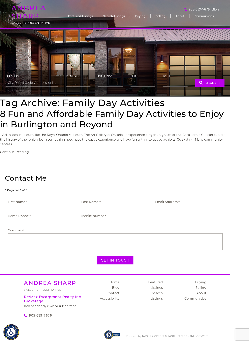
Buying (140, 16)
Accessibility (109, 298)
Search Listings (114, 16)
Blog (115, 288)
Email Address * (167, 202)
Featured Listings (80, 16)
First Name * (17, 202)
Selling (161, 16)
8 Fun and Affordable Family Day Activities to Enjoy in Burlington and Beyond (112, 119)
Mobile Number (93, 216)
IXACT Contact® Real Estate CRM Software (175, 336)
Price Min (72, 75)
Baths (167, 75)
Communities (204, 16)
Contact (113, 293)
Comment (16, 230)
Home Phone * (19, 216)
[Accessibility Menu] (11, 332)
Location (12, 76)
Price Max (105, 75)
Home (114, 282)
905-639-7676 (199, 9)
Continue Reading (14, 152)
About (180, 16)
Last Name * (91, 202)
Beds (134, 75)
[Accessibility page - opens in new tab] (112, 337)
